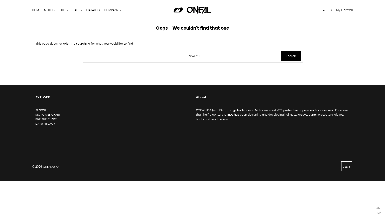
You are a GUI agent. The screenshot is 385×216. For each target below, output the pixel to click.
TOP (378, 211)
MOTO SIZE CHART (48, 115)
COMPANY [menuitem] (111, 10)
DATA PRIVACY (45, 124)
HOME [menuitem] (36, 10)
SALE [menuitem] (76, 10)
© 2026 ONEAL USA (45, 167)
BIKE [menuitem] (62, 10)
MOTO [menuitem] (48, 10)
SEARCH (40, 110)
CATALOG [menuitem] (93, 10)
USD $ (347, 167)
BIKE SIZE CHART (46, 119)
